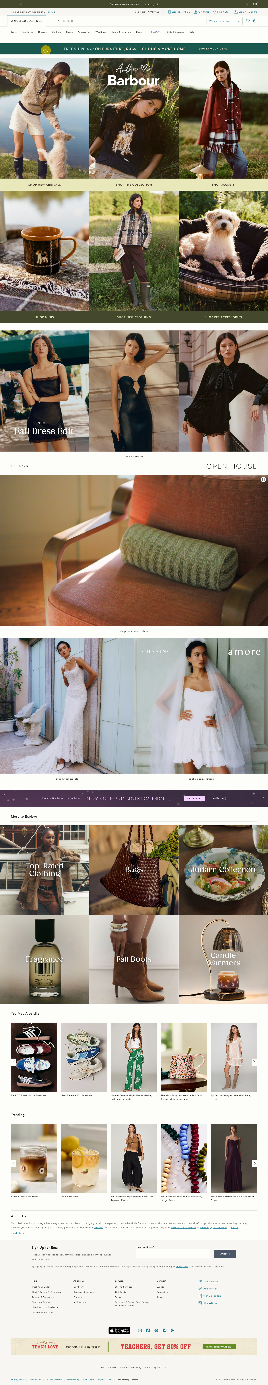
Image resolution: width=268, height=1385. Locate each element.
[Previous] (14, 1062)
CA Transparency (54, 1379)
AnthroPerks (210, 1288)
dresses (98, 1227)
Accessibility (73, 1379)
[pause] (263, 479)
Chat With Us (210, 1303)
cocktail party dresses (183, 1227)
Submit (225, 1253)
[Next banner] (247, 4)
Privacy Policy (182, 1266)
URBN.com (88, 1379)
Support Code (105, 1379)
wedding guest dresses (213, 1227)
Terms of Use (34, 1379)
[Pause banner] (256, 4)
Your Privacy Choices (127, 1379)
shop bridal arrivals (67, 778)
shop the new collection (134, 631)
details (51, 11)
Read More (17, 1233)
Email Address (144, 1247)
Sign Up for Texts (212, 1296)
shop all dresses (134, 456)
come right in (151, 4)
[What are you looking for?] (238, 21)
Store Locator (210, 1281)
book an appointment (201, 778)
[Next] (253, 1062)
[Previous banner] (21, 4)
